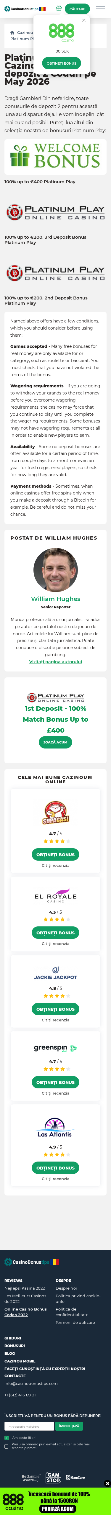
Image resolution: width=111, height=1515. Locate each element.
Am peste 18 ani (24, 1438)
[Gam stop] (53, 1477)
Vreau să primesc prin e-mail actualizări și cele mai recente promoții (51, 1446)
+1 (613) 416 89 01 (20, 1395)
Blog (9, 1353)
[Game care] (75, 1477)
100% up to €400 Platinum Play (39, 181)
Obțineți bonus (61, 63)
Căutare (77, 9)
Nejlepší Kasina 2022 (24, 1288)
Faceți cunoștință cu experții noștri (44, 1369)
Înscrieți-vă (69, 1426)
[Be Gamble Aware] (31, 1478)
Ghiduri (12, 1338)
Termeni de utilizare (75, 1322)
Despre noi (66, 1288)
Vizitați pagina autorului (55, 661)
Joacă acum (55, 742)
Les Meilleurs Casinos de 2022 (25, 1298)
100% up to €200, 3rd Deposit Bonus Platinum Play (45, 240)
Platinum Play (24, 38)
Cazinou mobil (20, 1361)
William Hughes (55, 598)
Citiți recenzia (56, 865)
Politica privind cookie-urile (78, 1298)
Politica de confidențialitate (72, 1312)
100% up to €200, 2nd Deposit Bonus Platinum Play (46, 300)
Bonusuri (14, 1346)
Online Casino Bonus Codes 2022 (25, 1312)
